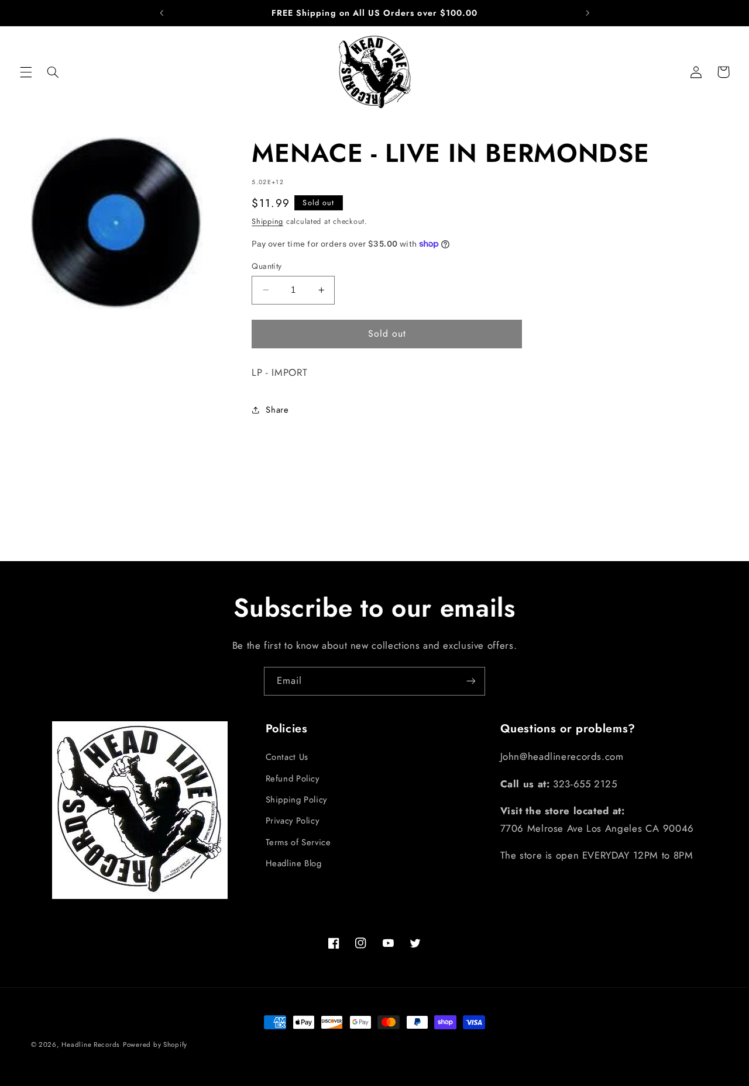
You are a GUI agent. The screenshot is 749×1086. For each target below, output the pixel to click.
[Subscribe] (471, 681)
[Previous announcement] (161, 13)
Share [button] (277, 409)
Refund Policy (292, 778)
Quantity (266, 266)
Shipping (267, 221)
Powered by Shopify (155, 1044)
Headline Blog (294, 863)
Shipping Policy (296, 799)
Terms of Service (298, 842)
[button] (25, 71)
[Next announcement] (587, 13)
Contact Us (287, 756)
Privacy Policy (292, 820)
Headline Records (90, 1044)
